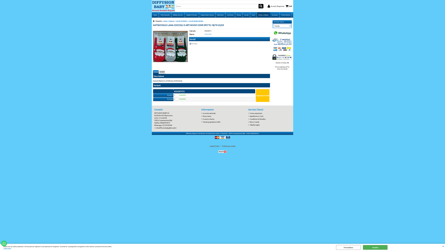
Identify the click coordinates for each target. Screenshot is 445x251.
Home (155, 15)
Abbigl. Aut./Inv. (178, 15)
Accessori (275, 15)
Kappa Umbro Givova (207, 15)
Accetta (375, 247)
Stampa (194, 43)
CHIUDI (443, 246)
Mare (253, 15)
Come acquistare (256, 113)
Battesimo (220, 15)
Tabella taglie (255, 125)
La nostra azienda (209, 113)
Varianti (162, 72)
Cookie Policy (7, 248)
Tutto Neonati (165, 15)
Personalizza (348, 247)
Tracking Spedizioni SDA (211, 122)
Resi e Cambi (254, 122)
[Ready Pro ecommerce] (222, 152)
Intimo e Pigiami (263, 15)
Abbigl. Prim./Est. (191, 15)
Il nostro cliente (208, 119)
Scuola (246, 15)
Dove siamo (207, 116)
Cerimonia (230, 15)
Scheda (156, 72)
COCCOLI (208, 34)
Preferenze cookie (228, 146)
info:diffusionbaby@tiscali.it (166, 128)
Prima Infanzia (285, 15)
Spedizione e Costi (256, 116)
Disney (239, 15)
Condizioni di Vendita (257, 119)
